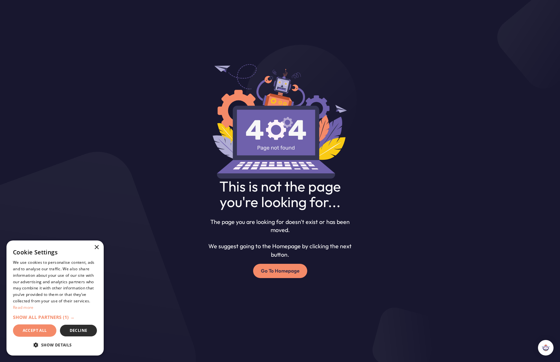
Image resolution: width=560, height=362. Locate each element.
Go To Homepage (280, 271)
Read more (23, 307)
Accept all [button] (35, 330)
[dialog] (55, 298)
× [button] (96, 247)
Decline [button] (79, 330)
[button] (55, 317)
